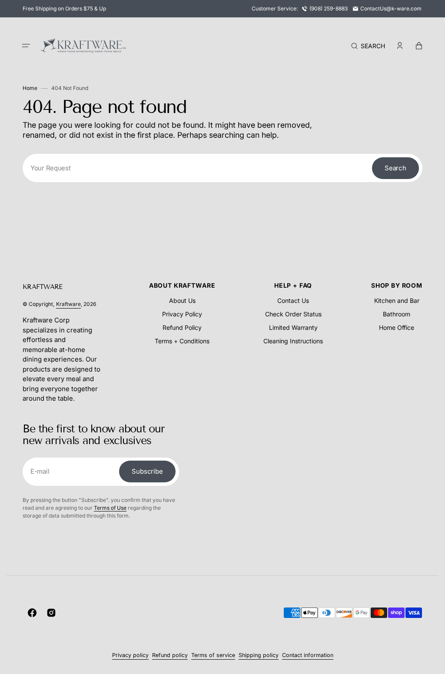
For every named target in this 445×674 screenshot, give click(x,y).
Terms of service (213, 655)
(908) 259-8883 (328, 8)
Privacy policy (130, 655)
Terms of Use (110, 508)
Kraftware (68, 304)
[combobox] (222, 168)
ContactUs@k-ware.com (391, 8)
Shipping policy (259, 655)
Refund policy (170, 655)
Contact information (307, 655)
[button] (26, 45)
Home (30, 88)
